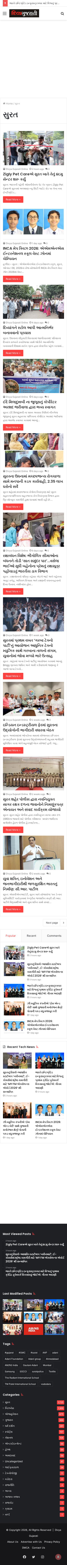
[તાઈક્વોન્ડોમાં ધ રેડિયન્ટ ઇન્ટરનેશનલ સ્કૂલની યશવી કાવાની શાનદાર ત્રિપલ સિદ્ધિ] (54, 1329)
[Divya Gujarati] (24, 13)
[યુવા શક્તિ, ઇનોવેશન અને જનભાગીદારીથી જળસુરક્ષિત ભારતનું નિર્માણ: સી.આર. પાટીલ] (33, 853)
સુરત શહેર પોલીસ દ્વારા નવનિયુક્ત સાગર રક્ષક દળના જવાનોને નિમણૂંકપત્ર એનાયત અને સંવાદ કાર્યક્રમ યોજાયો (33, 804)
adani (55, 1352)
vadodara (46, 1384)
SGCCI (23, 1371)
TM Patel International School (20, 1384)
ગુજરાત (9, 1419)
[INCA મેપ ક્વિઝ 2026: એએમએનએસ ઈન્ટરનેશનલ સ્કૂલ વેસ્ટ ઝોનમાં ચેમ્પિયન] (33, 222)
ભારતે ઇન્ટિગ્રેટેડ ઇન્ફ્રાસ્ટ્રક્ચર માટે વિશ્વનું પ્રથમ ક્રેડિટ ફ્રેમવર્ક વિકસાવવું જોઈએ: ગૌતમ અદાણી (44, 989)
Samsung (10, 1371)
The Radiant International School (22, 1377)
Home (9, 103)
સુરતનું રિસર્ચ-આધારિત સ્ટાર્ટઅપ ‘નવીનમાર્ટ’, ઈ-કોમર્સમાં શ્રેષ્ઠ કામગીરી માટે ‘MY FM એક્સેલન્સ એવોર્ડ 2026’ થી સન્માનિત (45, 970)
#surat (34, 1352)
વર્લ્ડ (7, 1514)
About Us (12, 1541)
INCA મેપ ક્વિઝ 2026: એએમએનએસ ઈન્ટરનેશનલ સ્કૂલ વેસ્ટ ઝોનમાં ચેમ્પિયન (33, 253)
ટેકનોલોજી (11, 1473)
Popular (11, 935)
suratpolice (38, 1371)
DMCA (25, 1547)
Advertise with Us (31, 1541)
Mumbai (47, 1365)
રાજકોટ (9, 1502)
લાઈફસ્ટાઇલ (12, 1467)
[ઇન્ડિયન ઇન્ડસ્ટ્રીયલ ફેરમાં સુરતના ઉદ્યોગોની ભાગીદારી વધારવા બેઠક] (33, 699)
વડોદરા (8, 1479)
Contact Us (38, 1547)
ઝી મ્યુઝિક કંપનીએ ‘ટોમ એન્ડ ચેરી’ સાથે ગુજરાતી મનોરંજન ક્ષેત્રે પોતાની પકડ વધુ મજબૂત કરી (44, 1007)
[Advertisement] (33, 57)
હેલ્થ (7, 1449)
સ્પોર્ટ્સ (8, 1431)
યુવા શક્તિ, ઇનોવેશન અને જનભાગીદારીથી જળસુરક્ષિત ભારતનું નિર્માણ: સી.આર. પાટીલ (30, 884)
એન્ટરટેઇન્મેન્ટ (13, 1443)
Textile (52, 1371)
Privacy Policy (52, 1541)
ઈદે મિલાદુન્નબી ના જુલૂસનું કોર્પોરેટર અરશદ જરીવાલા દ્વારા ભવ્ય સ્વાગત (30, 404)
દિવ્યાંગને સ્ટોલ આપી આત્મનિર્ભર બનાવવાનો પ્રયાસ (28, 330)
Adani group (34, 1358)
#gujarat (9, 1352)
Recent (31, 935)
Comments (54, 935)
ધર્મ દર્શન (10, 1425)
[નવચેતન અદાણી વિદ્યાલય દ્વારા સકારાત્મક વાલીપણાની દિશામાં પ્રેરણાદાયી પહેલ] (12, 1329)
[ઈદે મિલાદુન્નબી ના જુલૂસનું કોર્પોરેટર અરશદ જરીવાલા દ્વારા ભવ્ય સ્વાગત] (33, 376)
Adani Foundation (14, 1358)
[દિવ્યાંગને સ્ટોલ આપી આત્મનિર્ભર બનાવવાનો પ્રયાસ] (33, 302)
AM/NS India (11, 1365)
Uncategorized (14, 1461)
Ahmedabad (52, 1358)
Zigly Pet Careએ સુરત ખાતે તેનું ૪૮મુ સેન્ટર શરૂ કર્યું (43, 949)
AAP (45, 1352)
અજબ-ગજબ (12, 1496)
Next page (52, 922)
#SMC (22, 1352)
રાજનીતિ (9, 1485)
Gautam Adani (30, 1365)
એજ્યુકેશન (11, 1414)
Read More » (13, 199)
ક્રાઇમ (8, 1508)
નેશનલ (9, 1437)
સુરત (7, 1402)
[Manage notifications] (58, 1557)
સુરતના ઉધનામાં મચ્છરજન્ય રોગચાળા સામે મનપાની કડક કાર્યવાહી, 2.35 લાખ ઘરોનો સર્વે (33, 481)
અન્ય (8, 1490)
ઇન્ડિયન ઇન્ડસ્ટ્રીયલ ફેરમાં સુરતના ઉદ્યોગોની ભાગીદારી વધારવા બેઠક (30, 727)
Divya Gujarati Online (17, 169)
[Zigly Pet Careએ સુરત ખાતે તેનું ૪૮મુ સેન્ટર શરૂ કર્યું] (33, 148)
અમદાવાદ (10, 1455)
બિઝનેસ (9, 1408)
